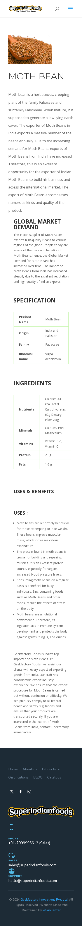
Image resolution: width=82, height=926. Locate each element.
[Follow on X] (11, 791)
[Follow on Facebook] (20, 791)
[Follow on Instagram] (29, 791)
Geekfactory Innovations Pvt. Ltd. (44, 900)
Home (13, 769)
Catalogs (54, 777)
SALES (12, 860)
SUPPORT (15, 876)
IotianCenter (52, 910)
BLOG (37, 777)
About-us (30, 769)
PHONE (13, 838)
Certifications (18, 777)
